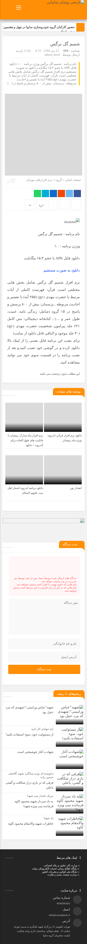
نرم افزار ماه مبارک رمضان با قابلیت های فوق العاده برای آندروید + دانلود (25, 440)
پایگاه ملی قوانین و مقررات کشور (59, 871)
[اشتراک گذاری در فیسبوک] (77, 193)
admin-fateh (52, 54)
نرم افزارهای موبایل (39, 180)
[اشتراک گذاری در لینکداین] (53, 193)
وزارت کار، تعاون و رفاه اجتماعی (60, 865)
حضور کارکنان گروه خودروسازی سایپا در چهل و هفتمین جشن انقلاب (39, 29)
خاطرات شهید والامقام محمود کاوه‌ (30, 823)
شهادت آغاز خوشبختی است (35, 752)
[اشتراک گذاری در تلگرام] (45, 193)
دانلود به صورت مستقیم (62, 270)
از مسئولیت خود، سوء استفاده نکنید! (29, 734)
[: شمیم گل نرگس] (64, 204)
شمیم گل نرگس (65, 43)
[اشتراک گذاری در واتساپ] (37, 193)
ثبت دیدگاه (44, 669)
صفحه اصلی (72, 180)
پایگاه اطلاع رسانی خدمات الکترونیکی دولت (54, 868)
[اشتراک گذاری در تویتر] (69, 193)
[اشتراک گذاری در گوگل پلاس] (61, 193)
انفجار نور (76, 488)
